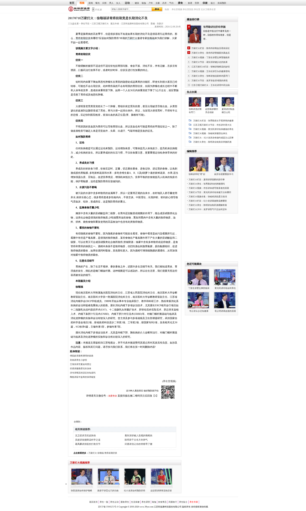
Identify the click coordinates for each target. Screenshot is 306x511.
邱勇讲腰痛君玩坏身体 (80, 368)
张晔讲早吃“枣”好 (197, 174)
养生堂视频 (177, 9)
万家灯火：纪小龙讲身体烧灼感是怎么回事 (213, 137)
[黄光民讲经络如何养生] (225, 285)
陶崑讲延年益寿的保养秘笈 (82, 377)
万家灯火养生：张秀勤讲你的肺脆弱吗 (207, 184)
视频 (82, 3)
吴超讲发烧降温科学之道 (87, 439)
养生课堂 (145, 502)
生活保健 (135, 502)
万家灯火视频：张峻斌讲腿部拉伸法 (210, 133)
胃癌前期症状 (83, 38)
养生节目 (85, 23)
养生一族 (104, 502)
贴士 (213, 3)
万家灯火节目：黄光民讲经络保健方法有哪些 (210, 192)
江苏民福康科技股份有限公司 (135, 23)
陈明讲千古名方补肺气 (136, 439)
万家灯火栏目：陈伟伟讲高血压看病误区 (210, 48)
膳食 (180, 3)
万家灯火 (132, 38)
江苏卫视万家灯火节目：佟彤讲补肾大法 (212, 125)
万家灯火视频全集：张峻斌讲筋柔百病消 (208, 196)
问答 (104, 3)
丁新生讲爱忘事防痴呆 (198, 288)
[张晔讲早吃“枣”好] (199, 171)
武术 (164, 3)
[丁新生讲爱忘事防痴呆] (198, 285)
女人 (118, 3)
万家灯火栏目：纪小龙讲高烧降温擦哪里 (208, 201)
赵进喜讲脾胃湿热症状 (161, 490)
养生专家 (193, 502)
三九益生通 (79, 9)
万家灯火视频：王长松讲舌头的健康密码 (210, 71)
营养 (197, 3)
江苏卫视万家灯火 (100, 23)
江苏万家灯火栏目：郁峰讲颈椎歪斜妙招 (210, 66)
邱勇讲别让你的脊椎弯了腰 (138, 444)
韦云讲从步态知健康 (198, 311)
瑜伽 (144, 3)
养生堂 (197, 9)
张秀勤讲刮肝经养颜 (214, 27)
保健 (205, 3)
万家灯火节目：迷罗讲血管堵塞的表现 (209, 80)
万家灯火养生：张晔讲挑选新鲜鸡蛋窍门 (210, 76)
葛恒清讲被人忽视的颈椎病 (138, 435)
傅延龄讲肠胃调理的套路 (81, 356)
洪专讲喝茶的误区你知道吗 (82, 373)
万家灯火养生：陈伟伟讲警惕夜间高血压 (210, 53)
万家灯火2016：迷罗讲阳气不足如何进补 (208, 209)
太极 (157, 3)
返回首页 (93, 502)
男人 (111, 3)
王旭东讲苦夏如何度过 (80, 364)
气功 (171, 3)
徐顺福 (151, 38)
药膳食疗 (173, 502)
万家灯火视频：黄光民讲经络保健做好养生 (213, 129)
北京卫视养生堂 (208, 9)
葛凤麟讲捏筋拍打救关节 (87, 444)
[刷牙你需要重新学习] (224, 171)
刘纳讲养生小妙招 (78, 360)
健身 (137, 3)
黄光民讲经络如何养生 (225, 288)
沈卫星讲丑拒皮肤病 (85, 435)
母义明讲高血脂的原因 (225, 311)
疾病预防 (222, 3)
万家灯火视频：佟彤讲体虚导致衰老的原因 (209, 188)
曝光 (97, 3)
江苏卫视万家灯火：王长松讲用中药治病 (210, 85)
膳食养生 (125, 502)
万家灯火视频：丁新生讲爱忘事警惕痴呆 (210, 57)
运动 (127, 3)
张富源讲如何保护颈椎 (81, 490)
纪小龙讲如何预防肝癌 (134, 490)
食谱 (190, 3)
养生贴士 (183, 502)
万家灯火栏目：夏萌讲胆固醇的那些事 (207, 179)
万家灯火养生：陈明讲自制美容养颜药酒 (212, 142)
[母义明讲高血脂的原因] (225, 308)
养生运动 (114, 502)
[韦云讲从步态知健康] (198, 308)
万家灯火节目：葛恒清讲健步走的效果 (209, 62)
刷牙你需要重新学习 (223, 174)
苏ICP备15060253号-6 (108, 506)
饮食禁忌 (162, 502)
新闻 (91, 3)
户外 (151, 3)
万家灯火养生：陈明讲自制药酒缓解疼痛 (208, 205)
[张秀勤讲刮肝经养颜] (195, 34)
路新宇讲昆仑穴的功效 (108, 490)
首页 (71, 3)
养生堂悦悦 (188, 9)
